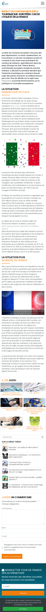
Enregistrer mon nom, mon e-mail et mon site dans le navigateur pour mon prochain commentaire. (23, 547)
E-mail (4, 536)
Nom (4, 528)
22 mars (16, 106)
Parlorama (6, 81)
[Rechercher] (42, 437)
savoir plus (28, 605)
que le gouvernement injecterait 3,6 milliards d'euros (20, 227)
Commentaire (7, 508)
